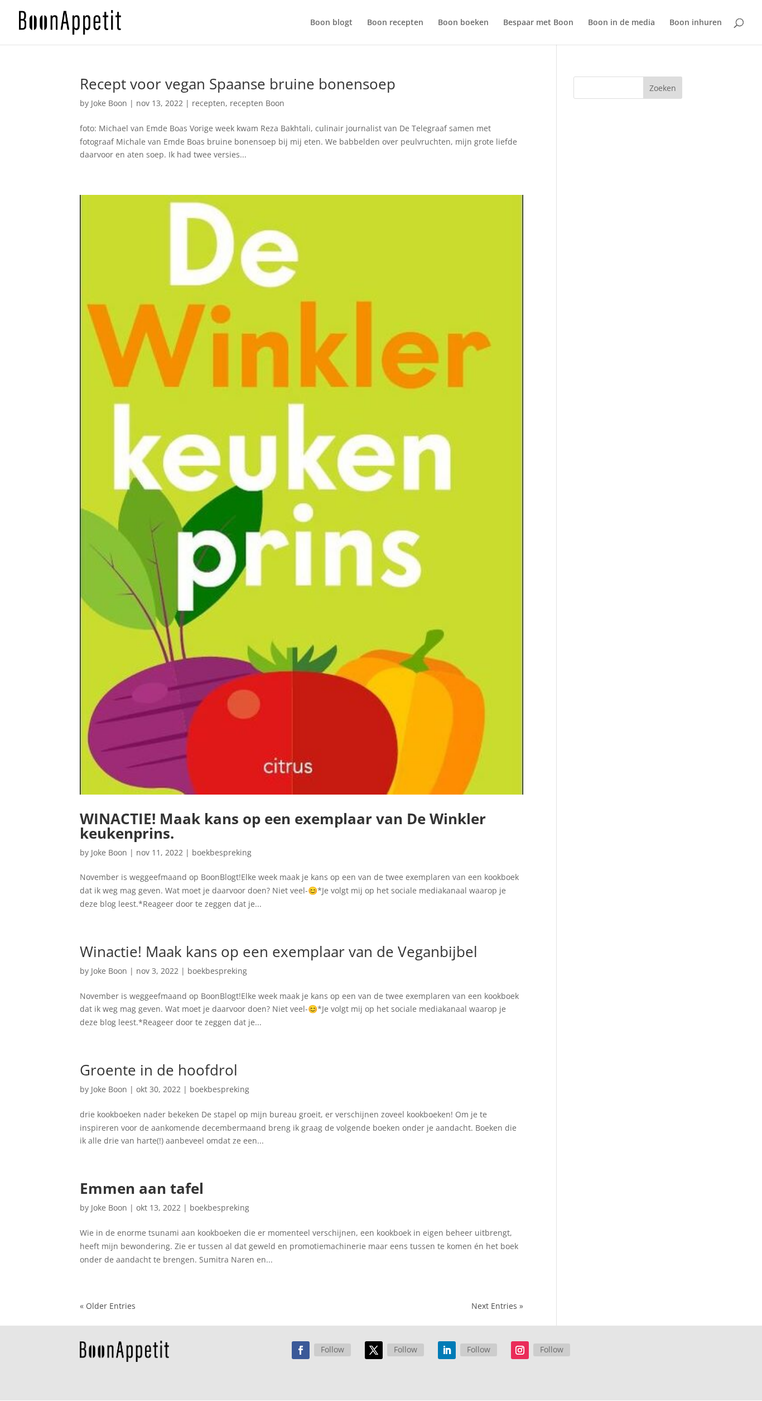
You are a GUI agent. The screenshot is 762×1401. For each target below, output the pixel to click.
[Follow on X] (374, 1350)
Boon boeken (463, 22)
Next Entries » (497, 1305)
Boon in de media (621, 22)
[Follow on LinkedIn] (447, 1350)
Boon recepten (395, 22)
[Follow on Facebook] (301, 1350)
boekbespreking (222, 852)
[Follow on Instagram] (520, 1350)
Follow (332, 1349)
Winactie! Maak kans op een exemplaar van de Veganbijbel (279, 951)
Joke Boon (109, 103)
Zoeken (662, 88)
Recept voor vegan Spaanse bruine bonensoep (238, 84)
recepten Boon (257, 103)
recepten (208, 103)
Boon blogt (331, 22)
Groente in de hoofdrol (159, 1070)
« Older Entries (108, 1305)
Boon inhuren (695, 22)
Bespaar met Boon (538, 22)
